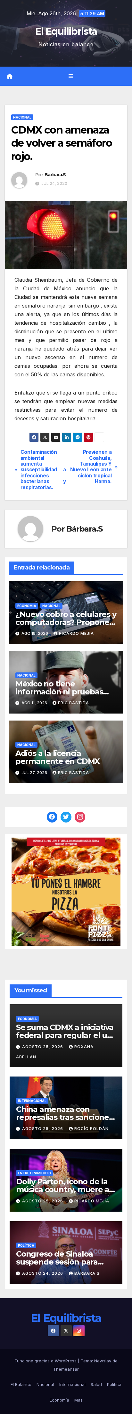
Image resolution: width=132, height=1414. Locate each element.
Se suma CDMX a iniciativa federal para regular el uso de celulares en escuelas (66, 1035)
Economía (26, 606)
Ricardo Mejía (76, 633)
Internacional (32, 1101)
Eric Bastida (73, 702)
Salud (96, 1384)
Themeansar (66, 1369)
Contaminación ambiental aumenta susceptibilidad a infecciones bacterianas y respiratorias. (43, 469)
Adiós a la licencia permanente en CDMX (57, 757)
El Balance (21, 1384)
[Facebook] (52, 817)
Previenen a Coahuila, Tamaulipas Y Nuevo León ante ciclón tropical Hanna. (90, 466)
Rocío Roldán (91, 1128)
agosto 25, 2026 (43, 1046)
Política (26, 1245)
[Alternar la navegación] (70, 76)
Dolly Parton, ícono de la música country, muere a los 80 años (62, 1189)
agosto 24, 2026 (43, 1273)
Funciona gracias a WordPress (46, 1360)
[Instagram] (80, 817)
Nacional (22, 117)
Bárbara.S (55, 175)
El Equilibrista (66, 31)
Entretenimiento (34, 1173)
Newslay (102, 1360)
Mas (78, 1400)
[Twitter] (66, 817)
